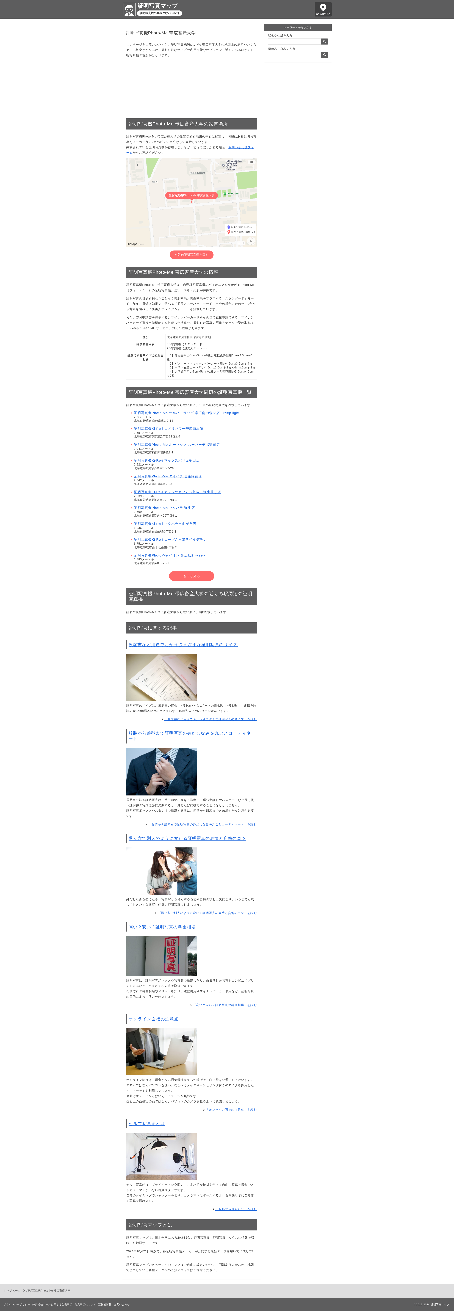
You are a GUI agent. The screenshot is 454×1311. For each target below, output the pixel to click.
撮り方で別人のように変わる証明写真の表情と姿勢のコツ (187, 838)
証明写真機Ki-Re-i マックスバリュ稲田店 (167, 460)
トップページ (12, 1290)
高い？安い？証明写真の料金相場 (162, 926)
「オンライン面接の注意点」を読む (231, 1109)
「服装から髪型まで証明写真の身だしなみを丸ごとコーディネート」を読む (202, 824)
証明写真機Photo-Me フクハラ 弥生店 (164, 508)
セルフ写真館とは (147, 1123)
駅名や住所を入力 (280, 35)
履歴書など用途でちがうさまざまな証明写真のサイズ (183, 644)
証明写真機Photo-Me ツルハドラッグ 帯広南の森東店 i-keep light (186, 413)
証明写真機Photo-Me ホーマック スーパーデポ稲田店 (177, 445)
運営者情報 (105, 1304)
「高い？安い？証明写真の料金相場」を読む (225, 1005)
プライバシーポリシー (17, 1304)
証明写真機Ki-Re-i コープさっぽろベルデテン (170, 539)
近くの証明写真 (323, 13)
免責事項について (85, 1304)
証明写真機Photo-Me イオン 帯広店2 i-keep (169, 555)
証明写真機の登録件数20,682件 (159, 13)
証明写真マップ (158, 5)
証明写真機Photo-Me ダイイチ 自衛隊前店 (168, 476)
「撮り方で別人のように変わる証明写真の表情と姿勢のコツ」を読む (207, 913)
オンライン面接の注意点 (153, 1019)
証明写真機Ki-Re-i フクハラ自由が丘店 (165, 524)
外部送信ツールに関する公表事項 (52, 1304)
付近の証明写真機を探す (191, 254)
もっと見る (191, 576)
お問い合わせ (122, 1304)
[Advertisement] (191, 86)
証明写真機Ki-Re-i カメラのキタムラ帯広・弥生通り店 (177, 492)
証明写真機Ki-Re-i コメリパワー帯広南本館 (168, 429)
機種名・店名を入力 (281, 48)
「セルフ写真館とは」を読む (236, 1209)
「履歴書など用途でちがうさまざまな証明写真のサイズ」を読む (210, 719)
